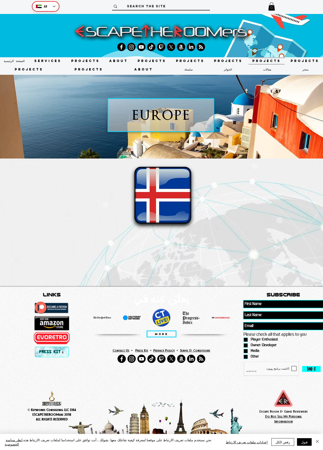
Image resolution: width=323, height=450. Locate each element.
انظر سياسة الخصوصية (13, 441)
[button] (271, 6)
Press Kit (141, 350)
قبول (304, 442)
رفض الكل (282, 442)
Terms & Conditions (195, 350)
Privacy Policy (164, 350)
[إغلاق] (317, 442)
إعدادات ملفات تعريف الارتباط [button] (247, 442)
